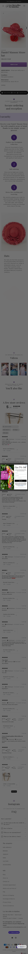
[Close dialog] (26, 466)
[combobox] (16, 478)
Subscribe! (20, 480)
